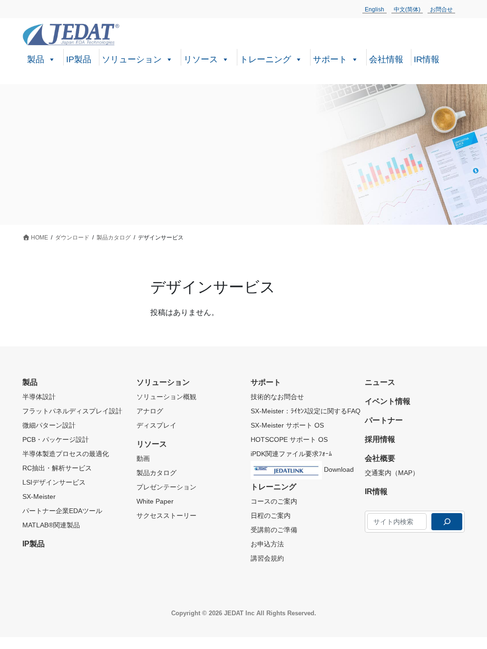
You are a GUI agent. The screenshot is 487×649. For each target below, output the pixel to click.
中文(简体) (407, 9)
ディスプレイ (156, 425)
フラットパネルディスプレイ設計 (72, 411)
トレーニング (265, 59)
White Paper (155, 501)
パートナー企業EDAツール (62, 511)
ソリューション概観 (166, 397)
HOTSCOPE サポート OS (289, 439)
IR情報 (426, 59)
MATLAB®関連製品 (51, 525)
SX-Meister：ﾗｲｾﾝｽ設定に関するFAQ (305, 411)
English (374, 9)
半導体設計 (39, 397)
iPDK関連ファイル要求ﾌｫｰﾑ (291, 454)
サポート (330, 59)
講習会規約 (267, 558)
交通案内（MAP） (392, 473)
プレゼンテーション (166, 487)
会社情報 (386, 59)
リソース (201, 59)
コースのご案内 (274, 501)
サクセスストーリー (166, 515)
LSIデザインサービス (54, 482)
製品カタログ (156, 473)
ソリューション (132, 59)
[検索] (446, 521)
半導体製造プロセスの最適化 (65, 454)
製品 (35, 59)
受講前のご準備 (274, 530)
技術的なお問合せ (277, 397)
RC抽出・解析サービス (57, 468)
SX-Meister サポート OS (287, 425)
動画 (143, 458)
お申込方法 (267, 544)
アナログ (149, 411)
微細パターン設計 (49, 425)
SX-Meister (39, 496)
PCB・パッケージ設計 (55, 439)
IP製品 (78, 59)
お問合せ (441, 9)
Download (338, 469)
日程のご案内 (271, 515)
